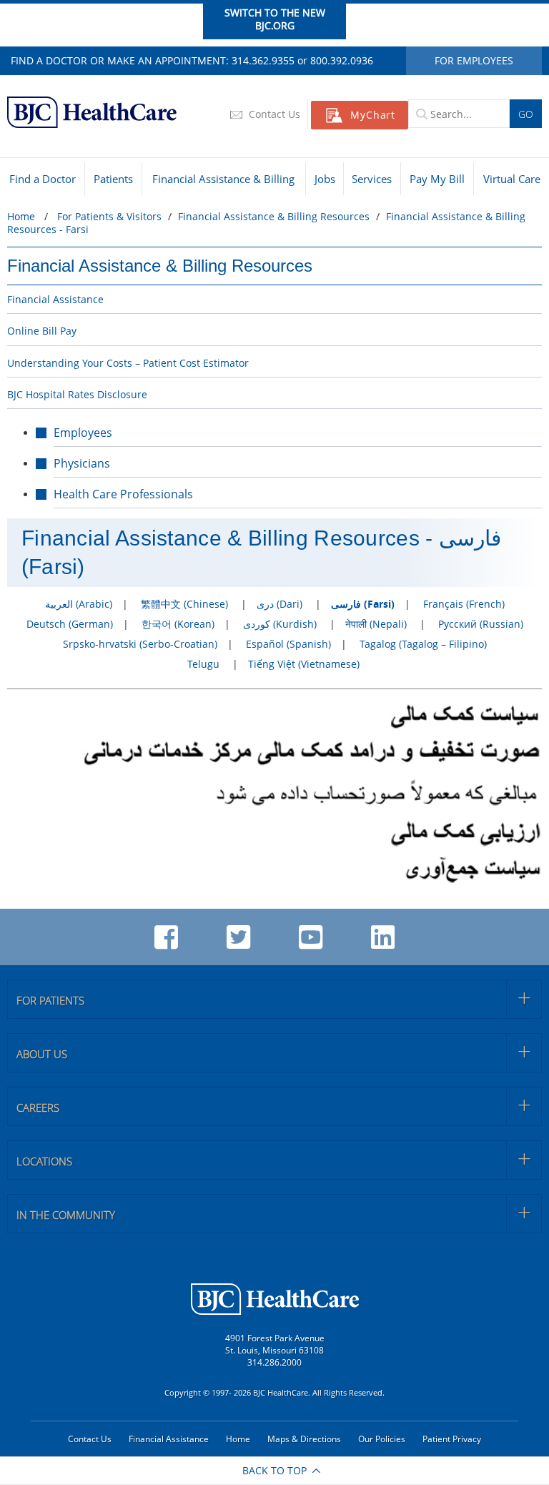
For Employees (474, 60)
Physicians (82, 463)
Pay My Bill (437, 179)
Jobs (325, 179)
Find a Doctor (42, 179)
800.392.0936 (341, 60)
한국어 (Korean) (178, 624)
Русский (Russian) (480, 624)
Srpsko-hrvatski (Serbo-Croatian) (140, 644)
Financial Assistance (55, 299)
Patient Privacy (451, 1439)
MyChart (372, 115)
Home (21, 216)
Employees (83, 432)
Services (372, 179)
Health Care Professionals (123, 494)
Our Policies (381, 1439)
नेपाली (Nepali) (376, 624)
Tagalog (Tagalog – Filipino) (423, 644)
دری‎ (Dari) (279, 604)
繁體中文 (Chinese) (184, 604)
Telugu (203, 664)
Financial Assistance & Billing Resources (159, 265)
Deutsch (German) (69, 624)
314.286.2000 (274, 1362)
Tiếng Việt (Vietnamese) (304, 664)
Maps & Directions (304, 1439)
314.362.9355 (263, 60)
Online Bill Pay (41, 330)
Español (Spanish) (288, 644)
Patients (113, 179)
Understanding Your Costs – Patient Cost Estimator (128, 363)
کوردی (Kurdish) (280, 624)
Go (525, 114)
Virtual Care (511, 179)
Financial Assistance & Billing (223, 179)
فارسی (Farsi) (363, 604)
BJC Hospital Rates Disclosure (77, 394)
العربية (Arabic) (78, 604)
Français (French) (464, 604)
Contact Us (273, 114)
